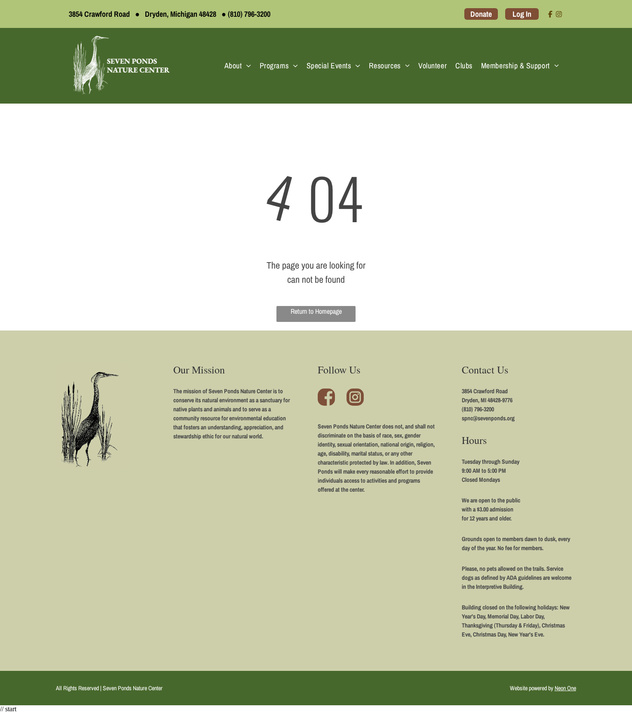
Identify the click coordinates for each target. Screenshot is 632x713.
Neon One (565, 688)
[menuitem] (237, 65)
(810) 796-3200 (249, 14)
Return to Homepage (316, 311)
